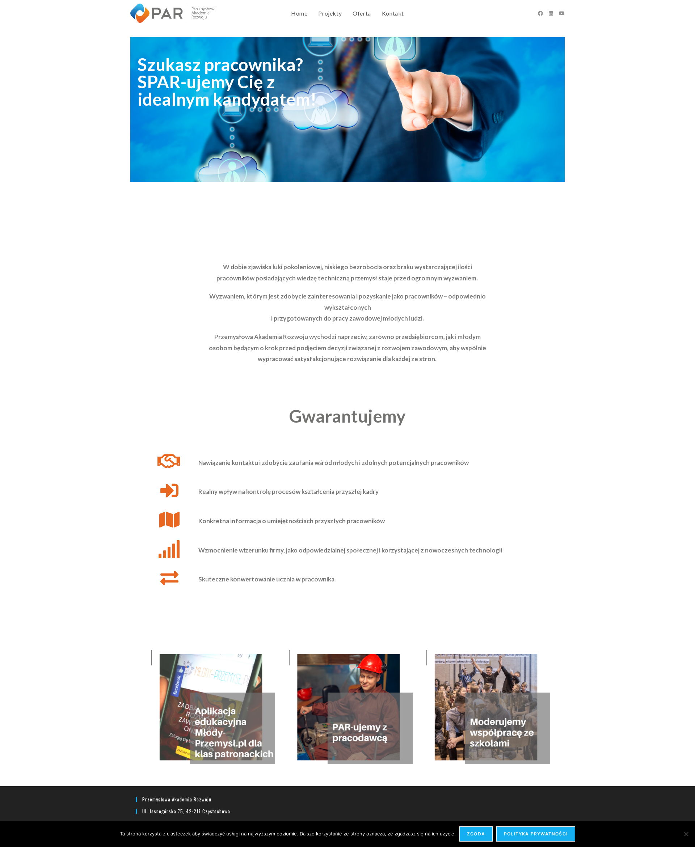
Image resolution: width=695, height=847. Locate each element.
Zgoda (476, 834)
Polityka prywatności (536, 834)
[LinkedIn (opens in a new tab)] (551, 13)
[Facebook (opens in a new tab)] (540, 13)
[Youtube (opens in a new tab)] (562, 13)
